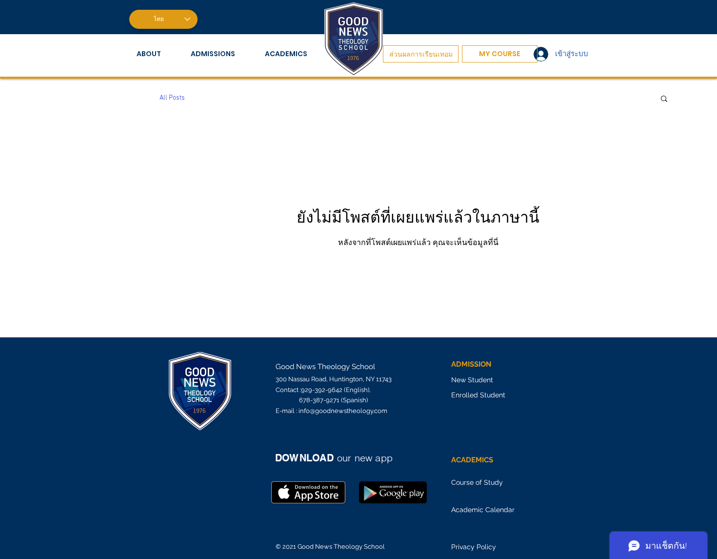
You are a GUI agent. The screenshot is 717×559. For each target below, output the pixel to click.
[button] (156, 53)
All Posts (172, 98)
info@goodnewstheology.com (343, 410)
